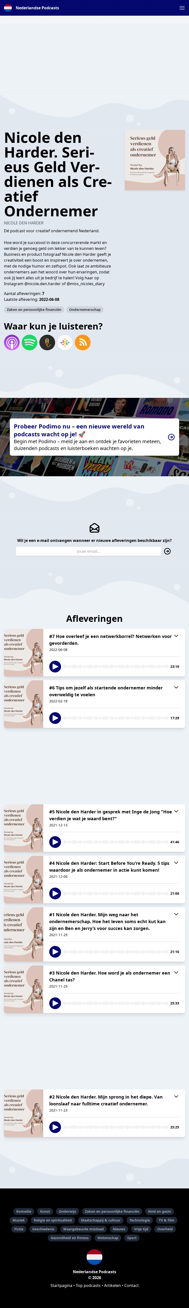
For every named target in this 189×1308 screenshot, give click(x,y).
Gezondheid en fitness (70, 1237)
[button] (182, 8)
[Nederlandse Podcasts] (94, 1257)
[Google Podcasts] (65, 342)
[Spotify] (29, 342)
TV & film (166, 1220)
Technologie (139, 1220)
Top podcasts (88, 1285)
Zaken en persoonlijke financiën (34, 309)
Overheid (165, 1229)
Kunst (45, 1211)
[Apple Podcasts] (12, 342)
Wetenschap (107, 1237)
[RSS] (83, 342)
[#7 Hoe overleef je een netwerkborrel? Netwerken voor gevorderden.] (23, 652)
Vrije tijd (141, 1229)
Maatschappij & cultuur (101, 1220)
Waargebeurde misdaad (83, 1229)
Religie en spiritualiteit (53, 1220)
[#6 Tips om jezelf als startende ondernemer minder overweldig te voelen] (23, 704)
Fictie (18, 1229)
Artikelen (112, 1285)
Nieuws (119, 1229)
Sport (132, 1237)
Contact (131, 1285)
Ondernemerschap (85, 309)
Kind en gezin (159, 1211)
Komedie (23, 1211)
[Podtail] (47, 342)
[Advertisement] (94, 58)
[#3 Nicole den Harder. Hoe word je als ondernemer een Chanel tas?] (23, 989)
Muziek (19, 1220)
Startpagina (61, 1285)
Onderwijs (67, 1211)
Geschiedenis (43, 1229)
